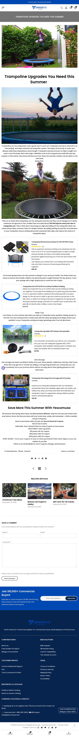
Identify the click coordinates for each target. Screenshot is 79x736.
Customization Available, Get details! (39, 2)
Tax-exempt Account (48, 655)
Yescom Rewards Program (53, 421)
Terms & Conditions (47, 666)
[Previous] (33, 468)
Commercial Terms (48, 725)
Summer (27, 451)
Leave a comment (68, 451)
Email (42, 532)
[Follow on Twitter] (55, 727)
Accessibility (45, 679)
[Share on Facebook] (32, 458)
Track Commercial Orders (11, 673)
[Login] (66, 7)
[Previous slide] (4, 496)
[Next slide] (74, 496)
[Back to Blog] (39, 468)
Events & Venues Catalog (11, 693)
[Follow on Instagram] (38, 727)
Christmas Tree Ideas (12, 500)
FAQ (3, 669)
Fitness (20, 451)
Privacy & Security (47, 669)
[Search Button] (62, 8)
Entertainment (11, 451)
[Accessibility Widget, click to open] (3, 368)
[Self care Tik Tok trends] (65, 491)
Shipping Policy (45, 673)
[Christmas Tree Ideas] (14, 490)
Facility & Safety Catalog (11, 690)
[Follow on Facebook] (41, 727)
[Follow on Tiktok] (48, 727)
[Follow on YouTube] (45, 727)
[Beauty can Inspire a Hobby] (39, 491)
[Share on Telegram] (46, 458)
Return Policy (45, 676)
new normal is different (41, 414)
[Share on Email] (39, 458)
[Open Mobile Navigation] (14, 8)
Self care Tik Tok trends (63, 502)
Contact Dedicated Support (12, 666)
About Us (5, 646)
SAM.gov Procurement (10, 652)
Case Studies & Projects (10, 649)
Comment (6, 542)
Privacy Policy (63, 725)
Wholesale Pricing (47, 649)
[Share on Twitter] (35, 458)
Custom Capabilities (48, 652)
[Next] (46, 468)
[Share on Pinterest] (42, 458)
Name (5, 532)
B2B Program (45, 646)
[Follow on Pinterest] (52, 727)
